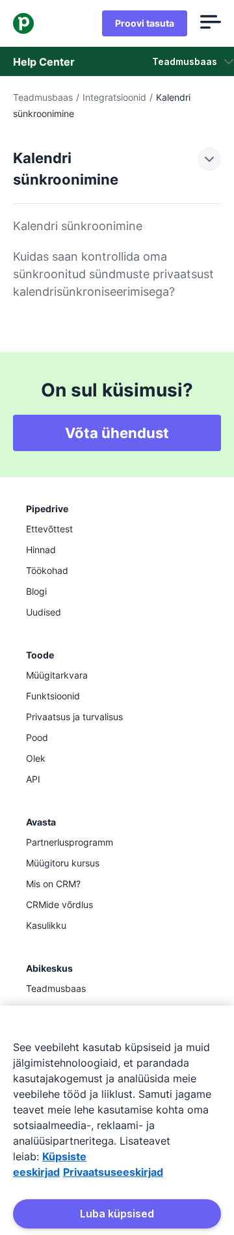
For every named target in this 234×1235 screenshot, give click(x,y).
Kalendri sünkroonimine (77, 226)
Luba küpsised (117, 1213)
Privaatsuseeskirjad (113, 1171)
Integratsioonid (114, 97)
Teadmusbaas (43, 97)
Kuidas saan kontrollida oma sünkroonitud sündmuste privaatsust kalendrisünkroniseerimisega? (113, 274)
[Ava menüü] (210, 23)
